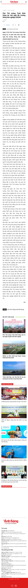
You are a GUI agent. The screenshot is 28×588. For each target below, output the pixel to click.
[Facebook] (12, 585)
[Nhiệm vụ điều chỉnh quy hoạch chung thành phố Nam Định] (14, 347)
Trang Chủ (5, 10)
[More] (18, 25)
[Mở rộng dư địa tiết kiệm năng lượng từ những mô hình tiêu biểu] (14, 431)
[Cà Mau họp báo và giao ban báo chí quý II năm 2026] (14, 393)
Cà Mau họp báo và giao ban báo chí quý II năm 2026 (13, 401)
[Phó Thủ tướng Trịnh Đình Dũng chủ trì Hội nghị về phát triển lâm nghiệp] (14, 326)
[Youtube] (15, 585)
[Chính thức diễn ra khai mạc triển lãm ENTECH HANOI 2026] (14, 452)
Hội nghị (12, 10)
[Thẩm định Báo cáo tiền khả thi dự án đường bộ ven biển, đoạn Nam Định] (14, 368)
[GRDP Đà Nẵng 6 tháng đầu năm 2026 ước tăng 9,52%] (14, 411)
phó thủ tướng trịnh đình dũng (12, 29)
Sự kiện (8, 10)
